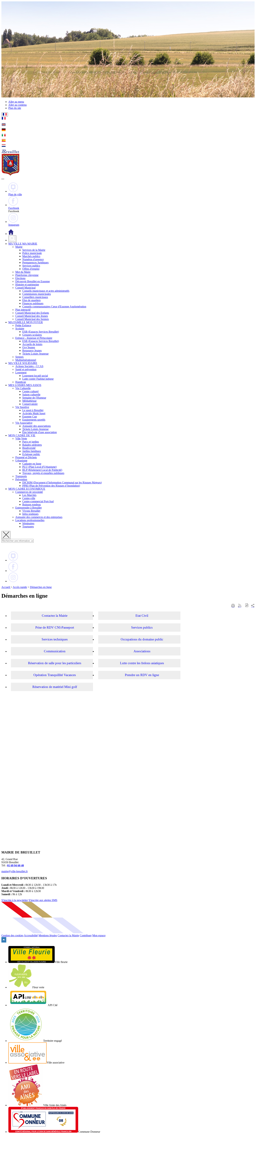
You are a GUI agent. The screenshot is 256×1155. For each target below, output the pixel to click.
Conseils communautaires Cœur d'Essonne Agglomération (54, 306)
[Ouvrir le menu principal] (2, 178)
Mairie (18, 246)
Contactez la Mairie (54, 615)
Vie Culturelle (23, 388)
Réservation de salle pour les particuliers (54, 663)
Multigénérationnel (25, 359)
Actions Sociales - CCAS (29, 366)
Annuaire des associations (36, 425)
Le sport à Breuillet (32, 410)
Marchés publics (31, 256)
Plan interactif (22, 309)
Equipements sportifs (33, 419)
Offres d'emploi (30, 268)
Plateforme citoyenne (26, 275)
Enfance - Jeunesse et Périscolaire (33, 337)
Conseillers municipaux (35, 297)
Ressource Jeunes (32, 350)
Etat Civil (141, 615)
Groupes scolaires (32, 334)
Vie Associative (23, 422)
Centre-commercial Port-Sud (38, 501)
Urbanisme (21, 460)
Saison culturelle (31, 394)
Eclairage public (31, 454)
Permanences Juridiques (35, 262)
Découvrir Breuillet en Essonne (32, 281)
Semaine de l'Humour (34, 397)
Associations (142, 651)
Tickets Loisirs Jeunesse (35, 353)
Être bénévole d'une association (39, 432)
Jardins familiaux (31, 451)
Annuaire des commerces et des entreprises (38, 517)
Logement (20, 372)
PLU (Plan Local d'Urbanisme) (39, 466)
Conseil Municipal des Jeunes (31, 315)
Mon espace (99, 935)
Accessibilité (31, 935)
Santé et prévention (25, 369)
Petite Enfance (23, 325)
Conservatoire (30, 403)
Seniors (19, 356)
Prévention (21, 479)
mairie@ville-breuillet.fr (14, 871)
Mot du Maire (22, 271)
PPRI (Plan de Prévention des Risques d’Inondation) (51, 485)
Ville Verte (21, 438)
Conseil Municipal (25, 287)
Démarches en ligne (41, 587)
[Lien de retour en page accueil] (11, 233)
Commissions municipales (36, 293)
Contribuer (86, 935)
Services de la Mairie (33, 249)
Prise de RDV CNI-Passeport (54, 627)
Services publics (31, 265)
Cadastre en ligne (31, 463)
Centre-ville (28, 498)
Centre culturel (30, 391)
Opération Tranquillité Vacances (54, 675)
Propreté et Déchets (26, 457)
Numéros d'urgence (33, 259)
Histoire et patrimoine (27, 284)
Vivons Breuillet (31, 510)
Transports (21, 476)
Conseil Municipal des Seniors (32, 319)
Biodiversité (29, 447)
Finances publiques (32, 303)
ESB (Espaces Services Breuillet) (40, 331)
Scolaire (19, 328)
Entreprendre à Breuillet (28, 507)
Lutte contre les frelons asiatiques (142, 663)
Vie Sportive (22, 407)
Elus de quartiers (31, 300)
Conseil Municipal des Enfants (32, 312)
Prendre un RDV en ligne (142, 675)
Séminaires (28, 523)
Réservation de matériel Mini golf (54, 687)
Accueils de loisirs (32, 344)
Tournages (28, 526)
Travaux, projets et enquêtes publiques (43, 473)
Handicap (20, 381)
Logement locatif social (35, 375)
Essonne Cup (29, 416)
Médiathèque (29, 400)
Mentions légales (47, 935)
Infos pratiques (30, 513)
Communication (54, 651)
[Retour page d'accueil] (10, 174)
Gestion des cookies (12, 935)
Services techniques (55, 639)
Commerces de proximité (29, 491)
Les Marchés (29, 495)
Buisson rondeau (31, 504)
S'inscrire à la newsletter (14, 900)
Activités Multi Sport (33, 413)
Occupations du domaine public (142, 639)
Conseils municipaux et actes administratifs (45, 290)
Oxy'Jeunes (28, 347)
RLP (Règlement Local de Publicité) (42, 469)
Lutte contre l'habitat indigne (38, 378)
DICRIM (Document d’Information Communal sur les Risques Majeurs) (62, 482)
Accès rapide (20, 587)
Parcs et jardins (30, 441)
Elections (20, 278)
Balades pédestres (32, 444)
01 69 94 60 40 (15, 865)
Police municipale (32, 253)
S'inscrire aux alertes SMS (43, 900)
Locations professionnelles (29, 520)
